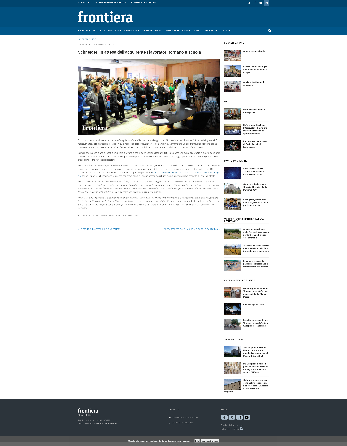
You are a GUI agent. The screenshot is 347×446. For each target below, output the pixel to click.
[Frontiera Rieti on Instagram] (266, 3)
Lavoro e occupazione (99, 215)
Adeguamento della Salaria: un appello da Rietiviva (192, 228)
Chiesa (146, 30)
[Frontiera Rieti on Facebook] (255, 2)
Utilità (224, 30)
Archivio (83, 30)
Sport (158, 30)
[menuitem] (83, 31)
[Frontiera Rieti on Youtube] (260, 2)
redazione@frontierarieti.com (112, 2)
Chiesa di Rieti (86, 215)
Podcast (210, 30)
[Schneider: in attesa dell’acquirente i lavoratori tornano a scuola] (149, 97)
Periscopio (130, 30)
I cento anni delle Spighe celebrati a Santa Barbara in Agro (255, 70)
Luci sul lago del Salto (253, 304)
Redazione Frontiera (105, 45)
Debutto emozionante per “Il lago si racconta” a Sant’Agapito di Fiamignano (256, 323)
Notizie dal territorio (106, 30)
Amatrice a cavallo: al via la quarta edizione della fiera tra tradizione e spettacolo (256, 248)
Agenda (186, 30)
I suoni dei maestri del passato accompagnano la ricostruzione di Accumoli (255, 264)
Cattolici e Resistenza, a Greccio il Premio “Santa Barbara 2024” (255, 187)
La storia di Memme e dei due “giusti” (99, 228)
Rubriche (171, 30)
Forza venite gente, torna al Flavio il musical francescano (255, 144)
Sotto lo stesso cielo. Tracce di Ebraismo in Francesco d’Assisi (253, 172)
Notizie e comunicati (87, 39)
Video (197, 30)
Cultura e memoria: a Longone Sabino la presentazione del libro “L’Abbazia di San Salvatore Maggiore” (246, 386)
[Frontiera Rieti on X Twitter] (249, 2)
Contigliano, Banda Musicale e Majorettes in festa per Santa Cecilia (255, 202)
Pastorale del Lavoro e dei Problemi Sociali (123, 215)
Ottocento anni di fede (254, 51)
